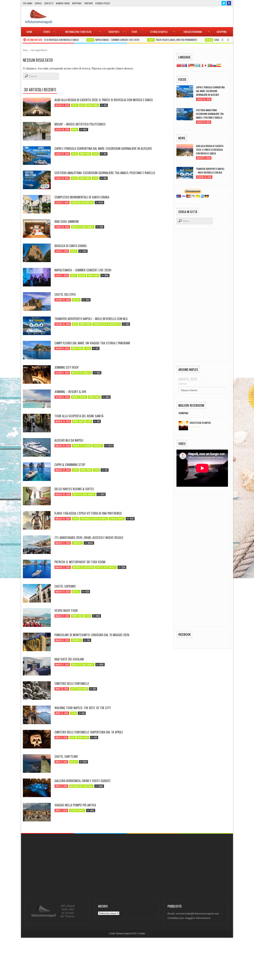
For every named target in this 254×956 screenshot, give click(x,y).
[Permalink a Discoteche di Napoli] (182, 426)
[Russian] (214, 65)
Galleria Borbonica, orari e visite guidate (82, 781)
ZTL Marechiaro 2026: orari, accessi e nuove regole (88, 537)
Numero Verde (63, 3)
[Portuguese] (210, 65)
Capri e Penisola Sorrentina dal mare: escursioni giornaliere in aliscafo (103, 148)
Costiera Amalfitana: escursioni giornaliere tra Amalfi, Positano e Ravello (104, 173)
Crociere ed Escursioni (83, 567)
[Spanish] (219, 65)
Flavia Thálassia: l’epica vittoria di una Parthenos (88, 513)
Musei (74, 129)
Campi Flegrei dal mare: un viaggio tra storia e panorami (92, 343)
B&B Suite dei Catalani (69, 659)
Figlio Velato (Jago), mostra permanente (156, 40)
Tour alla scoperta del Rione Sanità (78, 416)
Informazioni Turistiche (81, 786)
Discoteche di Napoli (200, 422)
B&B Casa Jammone (66, 221)
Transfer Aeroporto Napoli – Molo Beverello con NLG (91, 319)
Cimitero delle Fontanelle (71, 683)
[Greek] (196, 65)
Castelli (76, 299)
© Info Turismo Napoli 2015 (123, 933)
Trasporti (97, 445)
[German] (192, 65)
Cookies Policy (102, 3)
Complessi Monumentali (82, 202)
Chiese (73, 251)
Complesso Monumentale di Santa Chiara (81, 197)
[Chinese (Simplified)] (178, 65)
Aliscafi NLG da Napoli (68, 440)
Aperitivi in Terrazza (81, 372)
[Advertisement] (163, 16)
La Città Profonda (79, 688)
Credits (141, 933)
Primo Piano (92, 105)
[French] (187, 65)
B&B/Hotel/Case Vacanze (83, 226)
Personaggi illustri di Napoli (94, 518)
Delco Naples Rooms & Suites (74, 489)
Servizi (38, 3)
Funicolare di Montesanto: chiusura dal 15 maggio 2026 (91, 635)
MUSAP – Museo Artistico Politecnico (79, 124)
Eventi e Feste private (106, 567)
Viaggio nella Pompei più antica (75, 805)
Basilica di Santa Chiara (70, 246)
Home (25, 50)
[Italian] (201, 65)
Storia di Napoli (117, 518)
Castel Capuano (65, 586)
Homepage (183, 413)
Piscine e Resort (79, 397)
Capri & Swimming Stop (69, 464)
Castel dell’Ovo (65, 294)
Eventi (70, 39)
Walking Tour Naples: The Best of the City (82, 708)
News (82, 105)
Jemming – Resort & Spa (70, 391)
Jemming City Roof (66, 367)
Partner (88, 3)
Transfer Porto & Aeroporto (106, 324)
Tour (95, 153)
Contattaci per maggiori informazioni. (189, 917)
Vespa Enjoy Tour (66, 610)
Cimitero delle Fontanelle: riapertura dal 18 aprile (88, 732)
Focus (74, 153)
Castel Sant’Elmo (66, 756)
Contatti (49, 3)
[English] (183, 65)
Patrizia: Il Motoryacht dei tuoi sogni (79, 562)
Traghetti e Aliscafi (82, 445)
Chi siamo (27, 3)
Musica (189, 39)
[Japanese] (205, 65)
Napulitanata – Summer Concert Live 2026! (97, 40)
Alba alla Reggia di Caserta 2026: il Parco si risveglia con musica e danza (103, 100)
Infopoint (77, 3)
